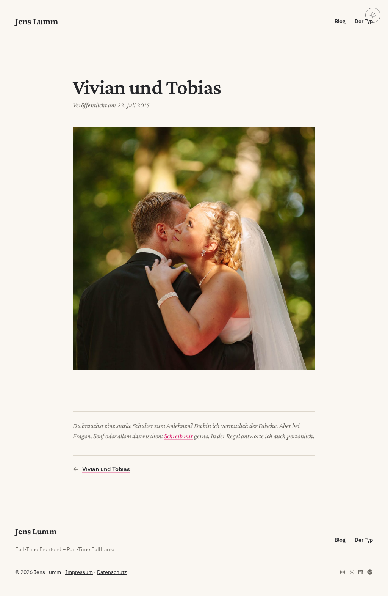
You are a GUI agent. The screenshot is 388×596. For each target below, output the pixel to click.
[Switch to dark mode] (372, 15)
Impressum (79, 572)
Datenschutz (112, 572)
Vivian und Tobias (106, 469)
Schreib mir (178, 436)
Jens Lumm (36, 21)
